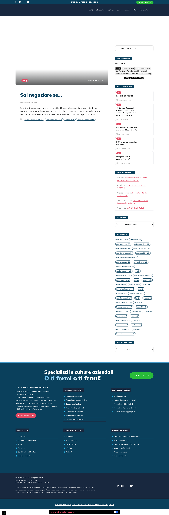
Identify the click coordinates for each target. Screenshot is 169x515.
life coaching (141, 307)
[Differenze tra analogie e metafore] (134, 143)
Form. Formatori (132, 71)
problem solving (123, 262)
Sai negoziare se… (41, 95)
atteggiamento (137, 293)
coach (141, 289)
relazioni (147, 280)
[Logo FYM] (24, 7)
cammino (135, 316)
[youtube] (28, 2)
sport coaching (143, 253)
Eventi (125, 68)
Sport (148, 68)
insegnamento (122, 320)
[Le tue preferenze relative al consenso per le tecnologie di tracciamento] (4, 513)
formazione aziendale (143, 275)
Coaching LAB (140, 68)
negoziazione (69, 119)
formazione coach (123, 302)
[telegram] (39, 2)
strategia (136, 320)
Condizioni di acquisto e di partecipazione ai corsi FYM (90, 504)
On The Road (120, 71)
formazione (135, 239)
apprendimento (141, 262)
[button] (151, 10)
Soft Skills (134, 74)
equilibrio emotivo (124, 271)
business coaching (141, 244)
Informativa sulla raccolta (62, 512)
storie (149, 311)
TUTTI (118, 68)
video (136, 329)
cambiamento (122, 293)
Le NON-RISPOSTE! (135, 208)
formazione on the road (125, 334)
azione (146, 284)
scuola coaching (123, 244)
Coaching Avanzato (122, 74)
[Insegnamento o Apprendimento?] (134, 158)
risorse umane (122, 325)
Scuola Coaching (145, 74)
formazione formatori (125, 266)
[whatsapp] (36, 2)
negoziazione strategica (85, 119)
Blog (24, 80)
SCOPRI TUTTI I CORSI (134, 78)
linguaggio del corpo (124, 307)
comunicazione (123, 248)
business (147, 298)
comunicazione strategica (34, 119)
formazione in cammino (125, 289)
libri (137, 298)
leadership (121, 284)
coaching (121, 239)
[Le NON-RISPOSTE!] (134, 96)
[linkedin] (16, 2)
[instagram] (24, 2)
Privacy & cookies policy (63, 504)
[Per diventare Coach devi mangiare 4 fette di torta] (134, 129)
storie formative (123, 280)
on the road (137, 325)
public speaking (122, 329)
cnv (136, 280)
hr (137, 271)
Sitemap (111, 504)
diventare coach (123, 275)
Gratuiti (131, 68)
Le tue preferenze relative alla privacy (95, 512)
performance (121, 316)
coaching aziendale (124, 298)
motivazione (134, 284)
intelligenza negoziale (54, 119)
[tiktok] (32, 2)
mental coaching (123, 311)
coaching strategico (124, 253)
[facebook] (20, 2)
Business (142, 71)
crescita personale (141, 248)
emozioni (138, 302)
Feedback (137, 311)
